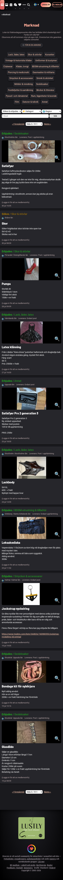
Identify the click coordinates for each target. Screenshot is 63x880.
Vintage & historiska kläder (18, 60)
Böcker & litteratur (45, 90)
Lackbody (8, 482)
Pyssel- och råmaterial (17, 96)
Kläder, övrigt (22, 66)
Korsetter (49, 54)
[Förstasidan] (2, 4)
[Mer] (24, 4)
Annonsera (28, 868)
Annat (45, 102)
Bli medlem (57, 5)
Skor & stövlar (35, 54)
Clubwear (7, 66)
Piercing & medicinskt (18, 72)
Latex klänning (11, 347)
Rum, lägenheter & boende (44, 96)
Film (17, 102)
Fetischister (8, 859)
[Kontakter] (20, 4)
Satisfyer (8, 166)
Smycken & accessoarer (21, 78)
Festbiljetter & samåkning (20, 90)
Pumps (6, 284)
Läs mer (41, 861)
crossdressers (20, 859)
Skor (5, 223)
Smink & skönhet (44, 78)
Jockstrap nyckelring (15, 608)
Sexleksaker (42, 84)
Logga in (46, 5)
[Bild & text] (6, 4)
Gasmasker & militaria (43, 72)
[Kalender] (11, 4)
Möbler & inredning (23, 84)
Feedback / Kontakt (15, 868)
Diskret (52, 868)
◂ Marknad (5, 14)
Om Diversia (41, 865)
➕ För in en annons (31, 45)
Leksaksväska (11, 542)
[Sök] (29, 4)
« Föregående (18, 124)
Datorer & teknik (30, 102)
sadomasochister (34, 859)
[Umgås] (15, 4)
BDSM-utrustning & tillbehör (45, 66)
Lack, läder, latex (16, 54)
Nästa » (47, 124)
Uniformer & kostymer (46, 60)
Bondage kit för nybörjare (18, 686)
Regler (50, 865)
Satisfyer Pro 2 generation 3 (20, 413)
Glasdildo (8, 746)
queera (53, 859)
